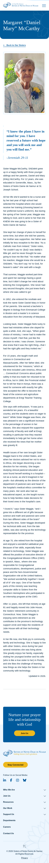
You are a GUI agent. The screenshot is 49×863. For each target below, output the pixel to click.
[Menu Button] (44, 5)
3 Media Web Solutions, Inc (24, 846)
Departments (9, 820)
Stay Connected (15, 765)
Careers (7, 827)
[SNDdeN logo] (24, 751)
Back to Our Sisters (16, 45)
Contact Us (8, 833)
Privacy (24, 858)
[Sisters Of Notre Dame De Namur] (20, 5)
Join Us (24, 733)
